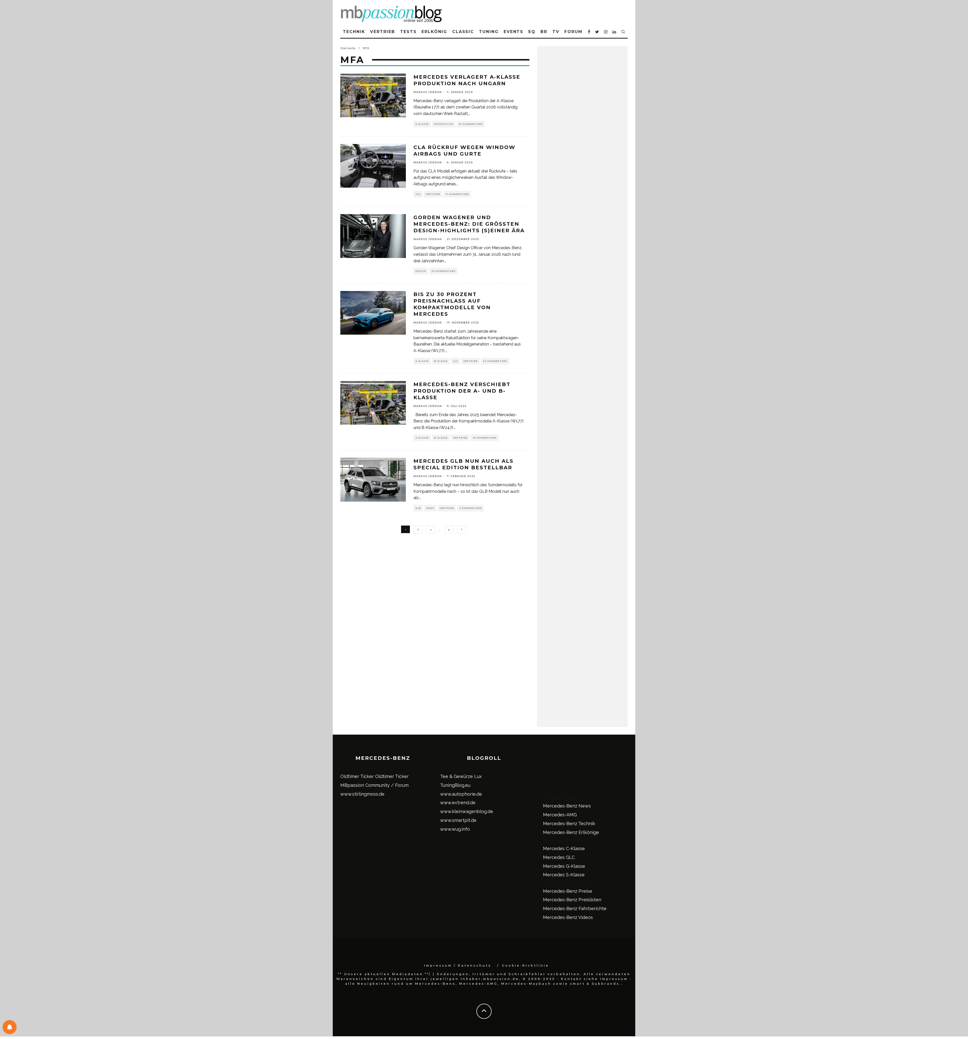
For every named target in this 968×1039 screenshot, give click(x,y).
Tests (408, 31)
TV (555, 31)
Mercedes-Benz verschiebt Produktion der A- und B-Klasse (461, 390)
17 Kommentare (457, 194)
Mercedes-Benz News (567, 806)
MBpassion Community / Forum (374, 785)
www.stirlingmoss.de (362, 794)
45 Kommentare (485, 438)
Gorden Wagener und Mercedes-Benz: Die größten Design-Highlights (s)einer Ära (469, 224)
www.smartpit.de (458, 820)
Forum (573, 31)
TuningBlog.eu (455, 785)
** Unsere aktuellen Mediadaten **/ (384, 974)
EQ (531, 31)
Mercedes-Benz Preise (567, 891)
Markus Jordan (427, 92)
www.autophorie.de (461, 794)
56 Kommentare (471, 124)
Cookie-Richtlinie (525, 965)
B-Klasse (441, 361)
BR (543, 31)
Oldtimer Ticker (357, 776)
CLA (417, 194)
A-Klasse (422, 124)
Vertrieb (382, 31)
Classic (463, 31)
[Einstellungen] (10, 1027)
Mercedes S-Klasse (564, 874)
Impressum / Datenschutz (457, 965)
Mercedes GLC (559, 857)
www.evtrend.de (457, 802)
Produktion (443, 124)
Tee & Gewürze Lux (461, 776)
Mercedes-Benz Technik (569, 823)
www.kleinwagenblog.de (466, 811)
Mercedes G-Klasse (564, 866)
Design (420, 271)
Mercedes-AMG (560, 814)
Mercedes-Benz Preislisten (572, 899)
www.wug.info (455, 829)
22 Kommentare (495, 361)
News (430, 508)
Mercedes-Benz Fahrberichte (575, 908)
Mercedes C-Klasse (564, 848)
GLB (418, 508)
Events (514, 31)
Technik (354, 31)
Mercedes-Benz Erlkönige (571, 832)
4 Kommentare (470, 508)
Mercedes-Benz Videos (568, 917)
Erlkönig (434, 31)
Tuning (489, 31)
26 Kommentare (443, 271)
